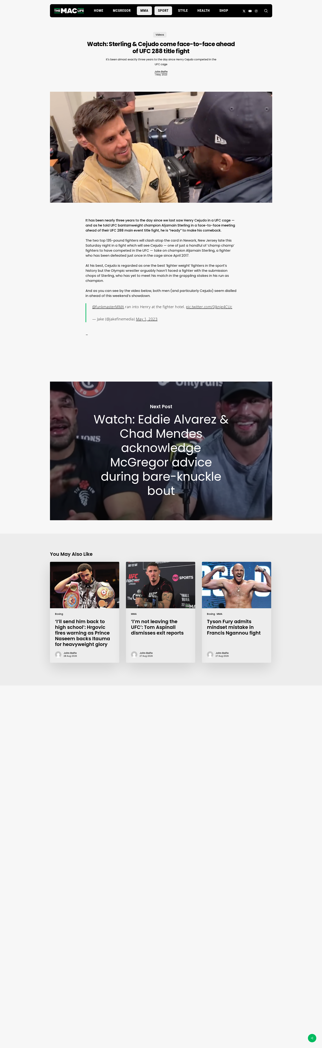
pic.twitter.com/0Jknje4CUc (209, 306)
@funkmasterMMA (108, 306)
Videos (160, 34)
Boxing (59, 613)
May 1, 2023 (147, 318)
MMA (134, 613)
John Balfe (161, 71)
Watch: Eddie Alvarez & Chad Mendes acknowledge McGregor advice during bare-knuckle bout (161, 451)
